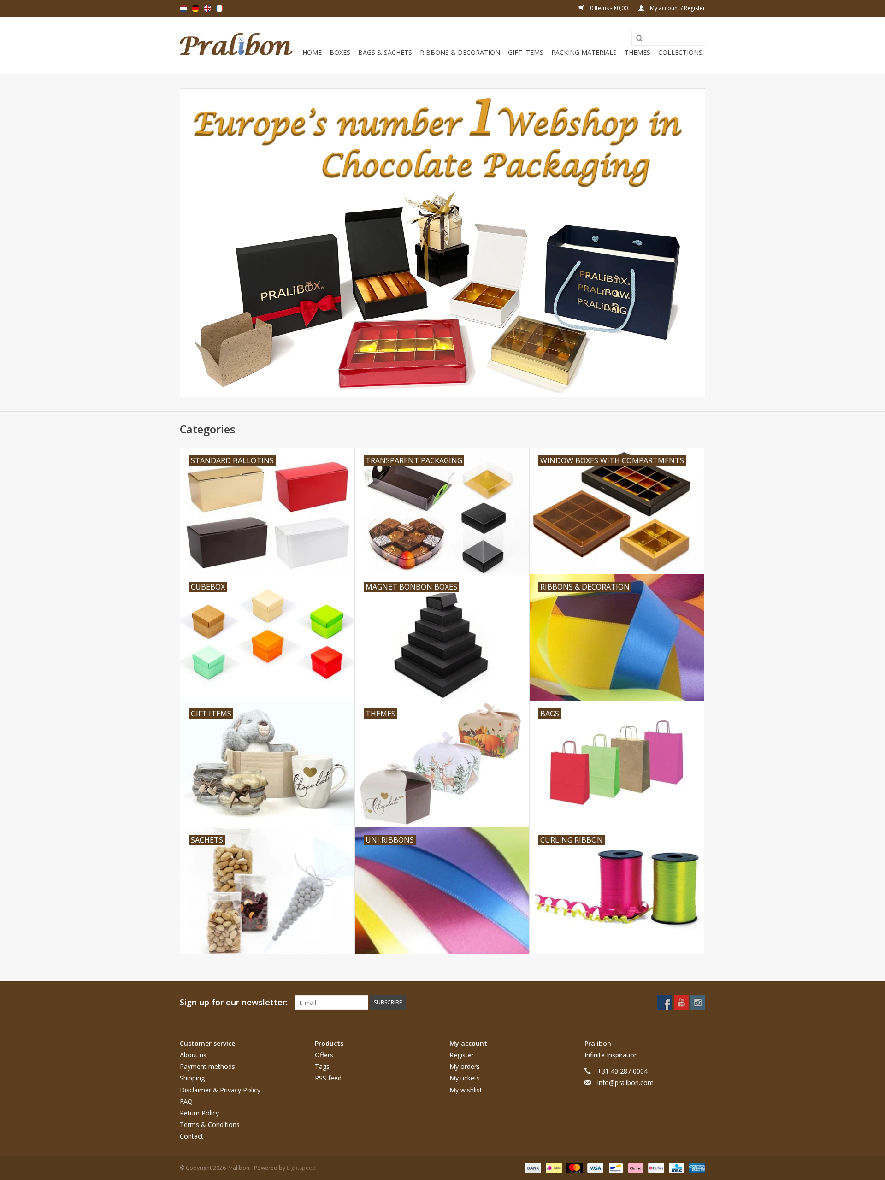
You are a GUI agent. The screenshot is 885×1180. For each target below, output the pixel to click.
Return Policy (199, 1113)
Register (461, 1054)
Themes (637, 52)
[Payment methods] (532, 1167)
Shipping (192, 1078)
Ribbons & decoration (460, 52)
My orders (464, 1066)
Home (312, 52)
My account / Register (677, 8)
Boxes (340, 52)
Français (219, 8)
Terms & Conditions (210, 1124)
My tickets (464, 1078)
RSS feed (328, 1078)
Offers (324, 1054)
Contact (191, 1136)
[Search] (636, 39)
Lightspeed (301, 1168)
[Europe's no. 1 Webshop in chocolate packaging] (236, 45)
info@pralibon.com (625, 1082)
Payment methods (207, 1066)
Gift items (525, 52)
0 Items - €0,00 (609, 8)
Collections (680, 52)
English (207, 8)
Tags (322, 1066)
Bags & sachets (385, 52)
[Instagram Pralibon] (697, 1002)
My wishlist (465, 1090)
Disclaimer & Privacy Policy (220, 1090)
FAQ (186, 1101)
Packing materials (584, 52)
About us (193, 1054)
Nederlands (183, 8)
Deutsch (195, 8)
